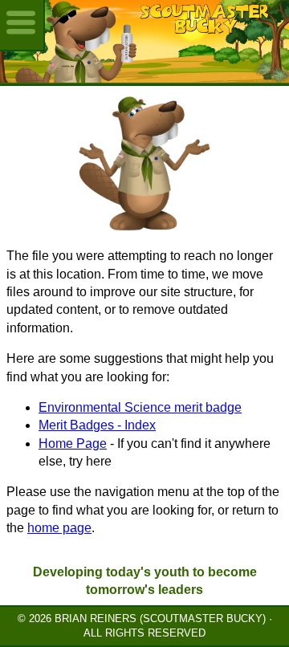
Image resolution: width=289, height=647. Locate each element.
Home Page (73, 443)
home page (59, 528)
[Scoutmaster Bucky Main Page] (144, 41)
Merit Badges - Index (97, 425)
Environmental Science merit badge (140, 407)
